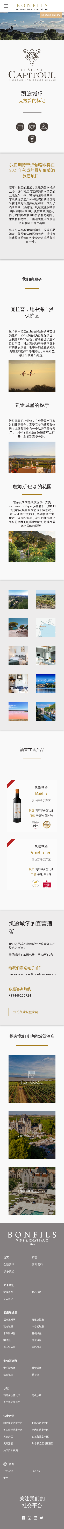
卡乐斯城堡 (9, 1333)
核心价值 (36, 1292)
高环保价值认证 (11, 1395)
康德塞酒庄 (9, 1347)
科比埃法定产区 (40, 1422)
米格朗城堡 (38, 1326)
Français (8, 1471)
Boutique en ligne (51, 15)
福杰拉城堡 (9, 1319)
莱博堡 (7, 1340)
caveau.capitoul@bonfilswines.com (33, 974)
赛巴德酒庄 (38, 1319)
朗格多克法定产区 (13, 1422)
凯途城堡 (8, 1326)
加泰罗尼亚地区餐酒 (42, 1443)
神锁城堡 (36, 1333)
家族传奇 (8, 1292)
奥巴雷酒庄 (38, 1347)
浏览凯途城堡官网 (25, 1012)
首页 (6, 1257)
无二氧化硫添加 (11, 1402)
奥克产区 (8, 1436)
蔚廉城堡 (36, 1340)
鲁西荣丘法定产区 (13, 1429)
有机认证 (36, 1395)
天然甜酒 (8, 1443)
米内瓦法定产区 (40, 1429)
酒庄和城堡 (10, 1312)
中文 (5, 1478)
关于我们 (8, 1285)
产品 (34, 1257)
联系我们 (8, 1271)
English (36, 1471)
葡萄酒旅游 (10, 1360)
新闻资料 (37, 1264)
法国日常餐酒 (10, 1450)
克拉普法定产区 (40, 1436)
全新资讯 (8, 1264)
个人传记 (8, 1299)
